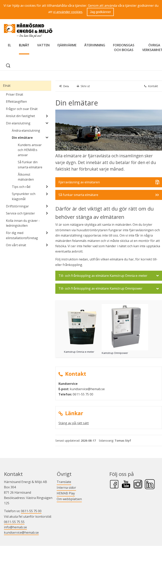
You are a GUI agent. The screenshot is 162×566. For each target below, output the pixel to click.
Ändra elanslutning (26, 130)
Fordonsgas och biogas (123, 47)
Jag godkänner (100, 12)
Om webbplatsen (69, 499)
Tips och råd (21, 187)
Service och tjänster (20, 213)
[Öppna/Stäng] (46, 115)
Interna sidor (66, 487)
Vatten (43, 45)
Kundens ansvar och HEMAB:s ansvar (30, 150)
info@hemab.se (15, 527)
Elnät (24, 45)
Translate (64, 481)
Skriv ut (85, 86)
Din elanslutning (18, 123)
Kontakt (153, 86)
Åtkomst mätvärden (26, 177)
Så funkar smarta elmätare (78, 195)
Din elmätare (22, 137)
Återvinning (94, 45)
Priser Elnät (14, 94)
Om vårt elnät (16, 245)
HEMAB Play (66, 493)
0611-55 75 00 (31, 511)
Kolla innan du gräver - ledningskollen (23, 223)
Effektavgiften (16, 101)
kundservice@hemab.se (21, 532)
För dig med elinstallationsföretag (22, 235)
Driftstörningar (17, 206)
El (9, 45)
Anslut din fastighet (20, 116)
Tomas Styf (123, 440)
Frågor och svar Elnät (22, 109)
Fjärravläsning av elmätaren (79, 183)
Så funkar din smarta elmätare (30, 164)
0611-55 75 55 (14, 522)
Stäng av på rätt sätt (73, 423)
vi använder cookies (67, 12)
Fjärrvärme (66, 45)
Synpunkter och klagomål (23, 196)
